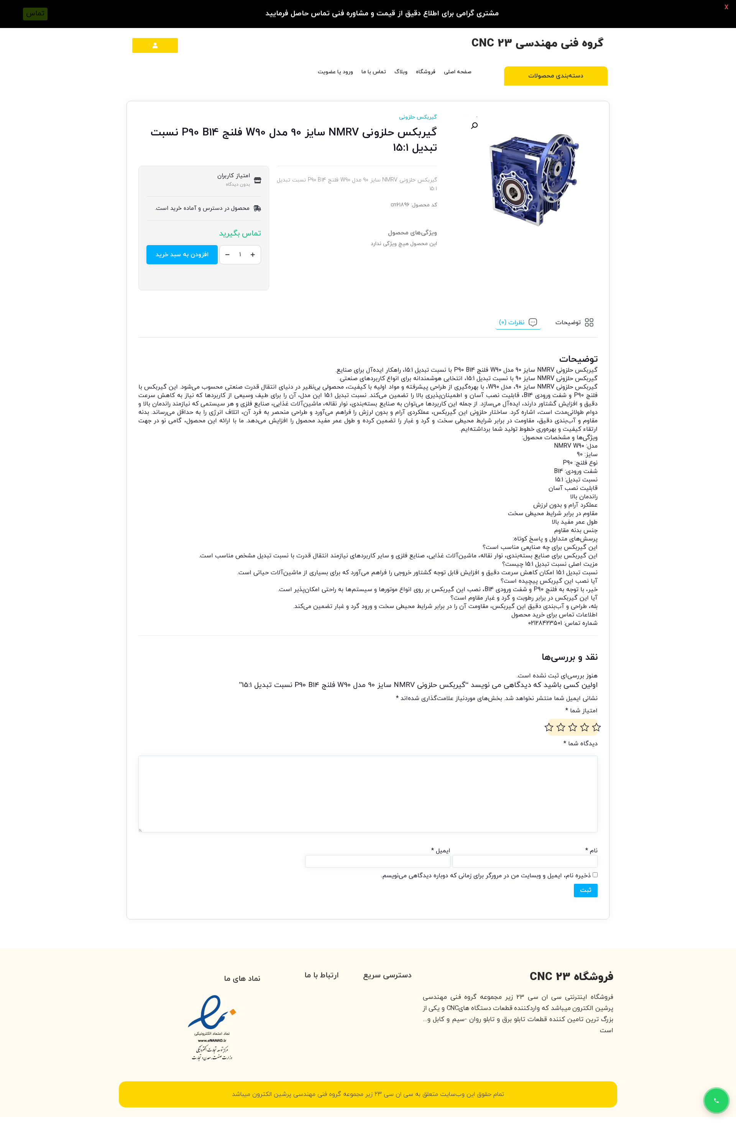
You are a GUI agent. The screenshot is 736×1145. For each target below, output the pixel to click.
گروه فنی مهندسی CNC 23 (538, 43)
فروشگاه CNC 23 (571, 977)
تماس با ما (373, 72)
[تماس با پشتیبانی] (716, 1100)
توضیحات (568, 322)
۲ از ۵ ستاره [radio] (584, 727)
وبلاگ (400, 72)
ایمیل (440, 851)
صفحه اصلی (458, 72)
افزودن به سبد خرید (182, 254)
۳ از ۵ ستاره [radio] (572, 727)
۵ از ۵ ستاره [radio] (549, 727)
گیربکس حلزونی (418, 117)
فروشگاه (425, 72)
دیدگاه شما (581, 744)
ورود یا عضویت (335, 72)
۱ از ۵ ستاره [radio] (596, 727)
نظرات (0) (511, 322)
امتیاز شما (581, 711)
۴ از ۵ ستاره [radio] (560, 727)
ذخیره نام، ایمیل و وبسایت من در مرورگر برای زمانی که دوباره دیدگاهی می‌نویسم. (486, 876)
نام (591, 851)
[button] (474, 126)
